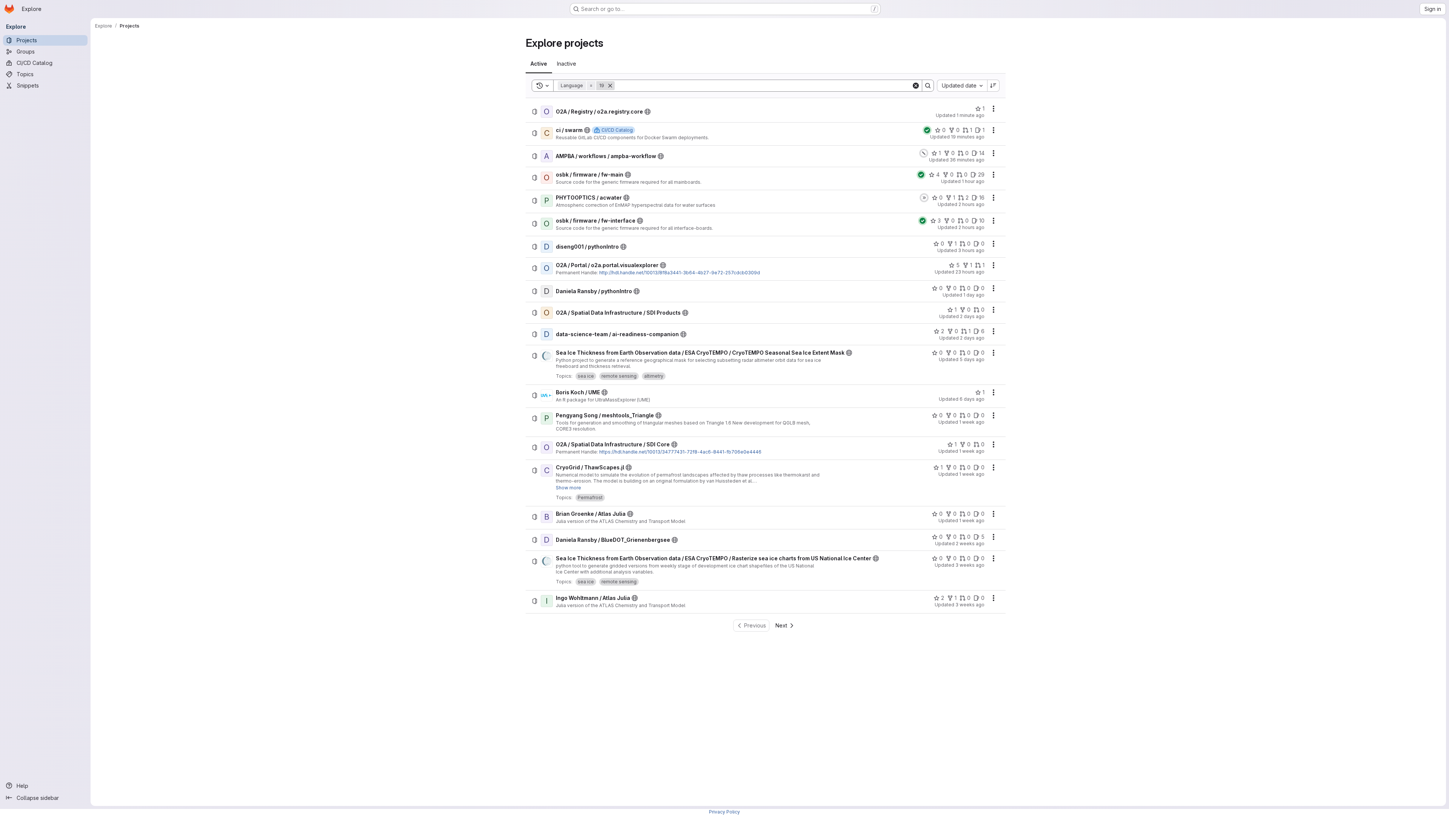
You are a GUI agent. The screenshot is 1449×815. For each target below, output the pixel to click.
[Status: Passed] (927, 130)
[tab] (539, 63)
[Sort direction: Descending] (994, 86)
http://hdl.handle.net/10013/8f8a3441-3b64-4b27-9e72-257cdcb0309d (679, 272)
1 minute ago (970, 115)
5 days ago (972, 359)
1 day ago (973, 295)
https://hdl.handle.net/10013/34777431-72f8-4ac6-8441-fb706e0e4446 (680, 452)
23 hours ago (969, 272)
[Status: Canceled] (923, 153)
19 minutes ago (967, 137)
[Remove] (610, 85)
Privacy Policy (724, 812)
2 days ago (972, 316)
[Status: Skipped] (924, 197)
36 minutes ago (967, 160)
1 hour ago (973, 181)
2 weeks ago (970, 543)
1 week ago (971, 422)
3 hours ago (971, 250)
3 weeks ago (969, 565)
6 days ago (972, 399)
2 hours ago (971, 204)
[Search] (928, 86)
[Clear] (915, 85)
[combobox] (962, 86)
